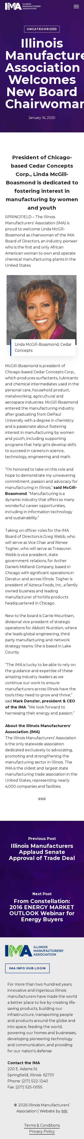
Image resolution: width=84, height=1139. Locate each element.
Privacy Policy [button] (42, 1131)
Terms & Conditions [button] (42, 1125)
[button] (76, 6)
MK (64, 1111)
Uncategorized (42, 29)
